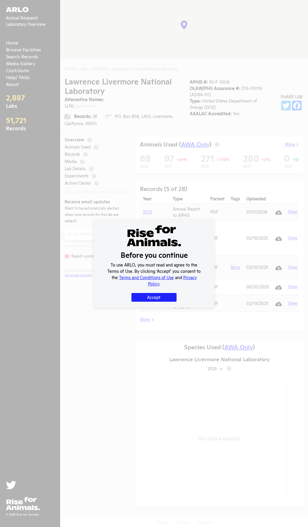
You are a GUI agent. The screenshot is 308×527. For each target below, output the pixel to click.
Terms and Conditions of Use (146, 277)
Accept (153, 297)
